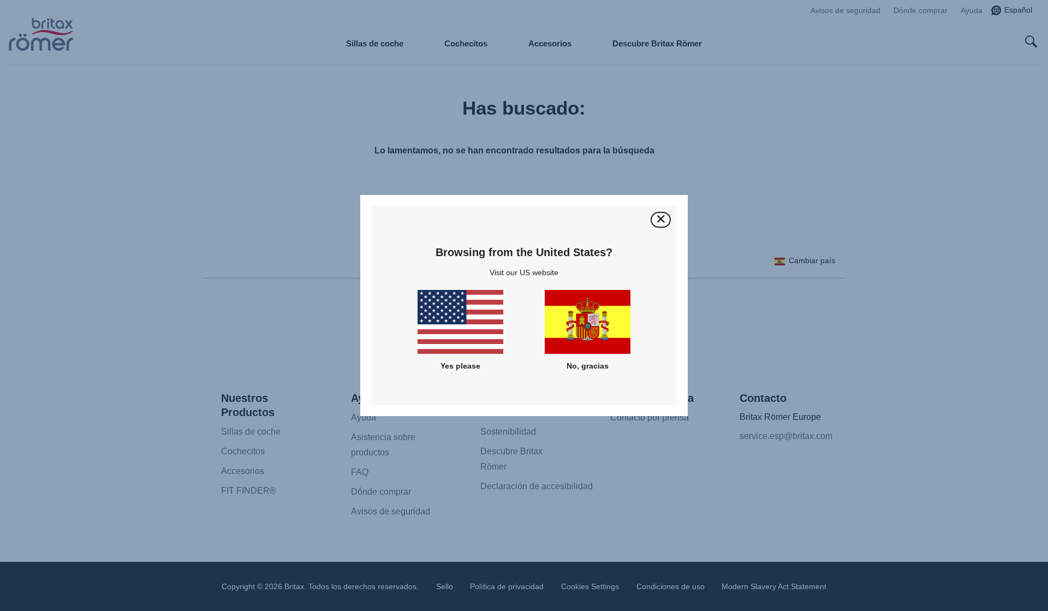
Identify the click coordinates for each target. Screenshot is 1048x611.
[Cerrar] (661, 220)
